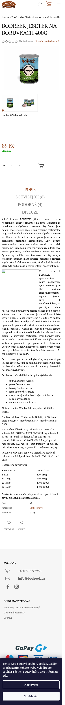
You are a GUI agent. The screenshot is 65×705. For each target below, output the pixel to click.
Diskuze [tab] (30, 212)
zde (5, 675)
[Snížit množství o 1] (19, 165)
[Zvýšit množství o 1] (4, 165)
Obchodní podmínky (14, 612)
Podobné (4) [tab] (30, 204)
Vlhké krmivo (36, 507)
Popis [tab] (30, 189)
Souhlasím (31, 696)
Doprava (8, 617)
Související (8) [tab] (30, 197)
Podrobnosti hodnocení (47, 41)
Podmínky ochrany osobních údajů (22, 607)
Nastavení (31, 685)
